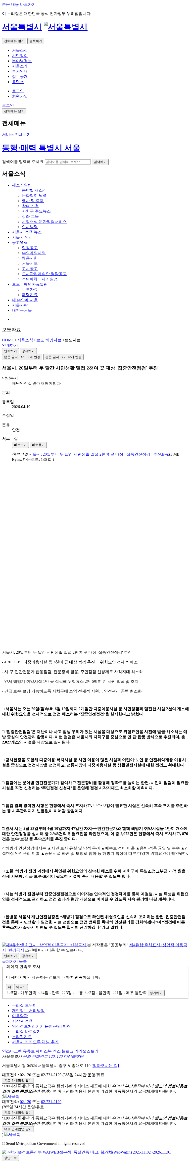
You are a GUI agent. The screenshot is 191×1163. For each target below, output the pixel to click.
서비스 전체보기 (16, 134)
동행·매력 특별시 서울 (41, 147)
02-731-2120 (51, 1102)
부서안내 (20, 71)
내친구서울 (22, 310)
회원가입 (20, 96)
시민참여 (20, 55)
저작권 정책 (22, 1021)
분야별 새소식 (34, 190)
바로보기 (20, 445)
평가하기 (156, 993)
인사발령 (30, 227)
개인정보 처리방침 (28, 1010)
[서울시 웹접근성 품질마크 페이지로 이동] (86, 1152)
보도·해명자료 (48, 340)
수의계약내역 (34, 253)
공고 (20, 242)
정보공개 (20, 76)
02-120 (25, 1102)
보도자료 (30, 289)
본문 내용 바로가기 (19, 4)
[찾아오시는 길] (105, 1065)
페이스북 (44, 1051)
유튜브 (29, 1051)
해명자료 (30, 295)
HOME (8, 340)
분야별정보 (22, 61)
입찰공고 (30, 248)
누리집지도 (22, 1037)
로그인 (18, 91)
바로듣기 (38, 445)
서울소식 (20, 50)
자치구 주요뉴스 (36, 211)
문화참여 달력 (34, 195)
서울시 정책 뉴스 (27, 232)
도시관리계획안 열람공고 (44, 274)
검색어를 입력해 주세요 (23, 161)
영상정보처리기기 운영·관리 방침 (41, 1026)
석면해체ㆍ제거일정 (40, 279)
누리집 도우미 (24, 1005)
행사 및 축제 (33, 201)
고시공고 (30, 268)
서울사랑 (20, 305)
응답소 (18, 82)
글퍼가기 (10, 961)
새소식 (22, 185)
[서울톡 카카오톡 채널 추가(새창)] (11, 1096)
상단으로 (10, 1158)
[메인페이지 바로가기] (66, 26)
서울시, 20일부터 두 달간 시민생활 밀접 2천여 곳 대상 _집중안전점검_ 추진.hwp (99, 454)
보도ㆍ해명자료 (30, 284)
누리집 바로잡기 (26, 1031)
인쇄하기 (10, 345)
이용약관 (20, 1016)
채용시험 (30, 258)
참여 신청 (30, 206)
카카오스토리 (86, 1051)
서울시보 (30, 263)
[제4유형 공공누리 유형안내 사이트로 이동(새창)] (44, 945)
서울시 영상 (22, 237)
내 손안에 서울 (25, 300)
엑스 (57, 1051)
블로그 (68, 1051)
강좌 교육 (30, 216)
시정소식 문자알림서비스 (44, 221)
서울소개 (20, 66)
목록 (23, 961)
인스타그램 (12, 1051)
